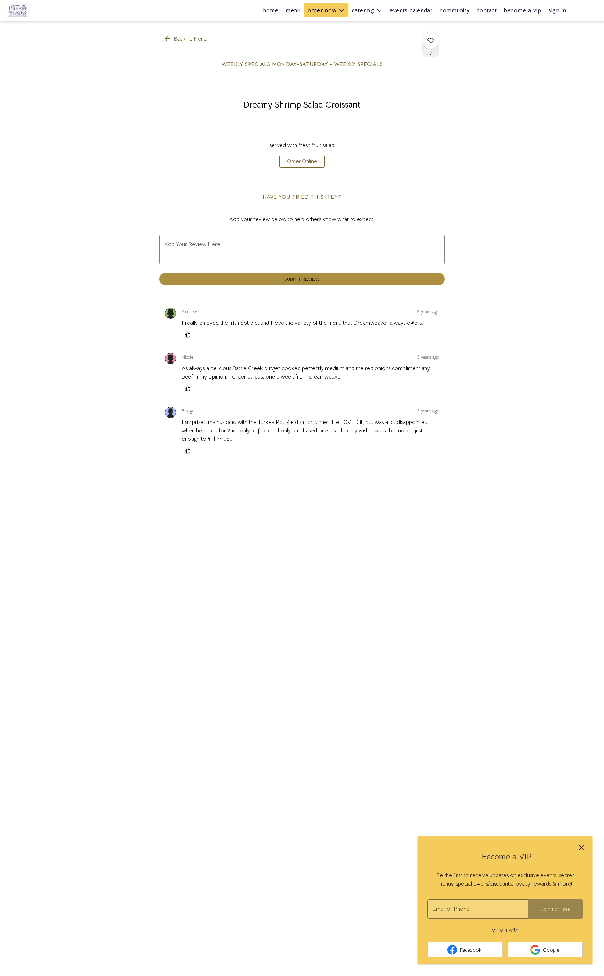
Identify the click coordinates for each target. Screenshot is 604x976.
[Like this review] (189, 334)
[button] (326, 10)
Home (271, 10)
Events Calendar (411, 10)
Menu (293, 10)
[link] (302, 161)
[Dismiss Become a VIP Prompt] (581, 847)
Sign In (557, 10)
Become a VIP (522, 10)
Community (455, 10)
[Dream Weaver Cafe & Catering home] (37, 10)
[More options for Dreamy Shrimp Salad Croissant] (430, 40)
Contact (487, 10)
